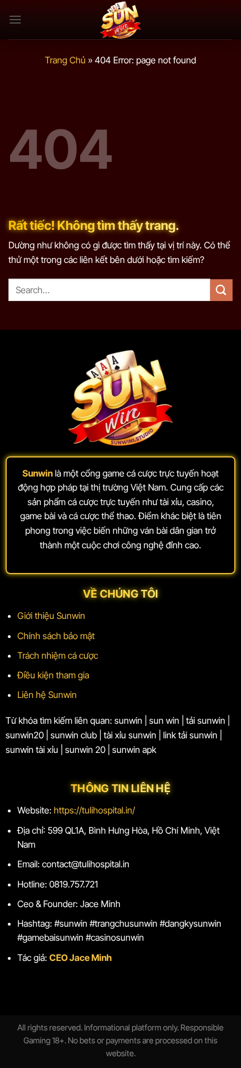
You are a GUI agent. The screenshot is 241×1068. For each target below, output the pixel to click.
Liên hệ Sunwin (47, 694)
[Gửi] (221, 290)
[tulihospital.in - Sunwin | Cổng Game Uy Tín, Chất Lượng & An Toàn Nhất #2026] (120, 19)
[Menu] (15, 19)
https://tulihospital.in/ (94, 810)
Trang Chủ (65, 60)
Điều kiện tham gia (53, 675)
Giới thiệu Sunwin (51, 615)
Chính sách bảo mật (56, 635)
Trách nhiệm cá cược (57, 655)
